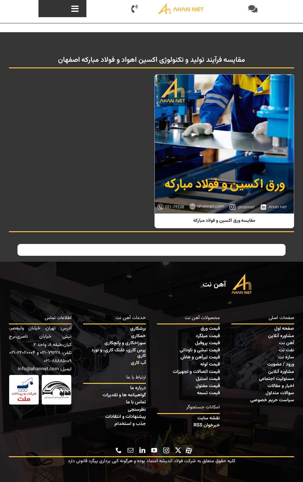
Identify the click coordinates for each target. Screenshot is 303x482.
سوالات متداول (279, 393)
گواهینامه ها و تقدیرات (124, 395)
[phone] (119, 450)
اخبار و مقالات (280, 386)
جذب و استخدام (130, 424)
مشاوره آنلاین (281, 336)
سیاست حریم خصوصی (272, 400)
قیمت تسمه (208, 393)
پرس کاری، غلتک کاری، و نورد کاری (118, 353)
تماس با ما (136, 402)
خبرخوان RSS (207, 425)
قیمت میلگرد (208, 336)
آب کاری (138, 363)
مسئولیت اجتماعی (276, 379)
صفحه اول (284, 328)
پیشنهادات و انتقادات (125, 416)
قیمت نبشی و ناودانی (200, 350)
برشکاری (138, 328)
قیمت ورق (210, 328)
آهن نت (286, 343)
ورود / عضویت (280, 364)
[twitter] (178, 450)
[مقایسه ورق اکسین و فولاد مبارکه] (224, 151)
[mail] (130, 450)
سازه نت (286, 357)
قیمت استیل (208, 379)
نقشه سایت (208, 418)
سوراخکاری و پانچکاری (125, 343)
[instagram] (166, 450)
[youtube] (154, 450)
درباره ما (138, 388)
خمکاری (138, 336)
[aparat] (189, 449)
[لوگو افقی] (181, 4)
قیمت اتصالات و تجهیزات (196, 372)
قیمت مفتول (208, 386)
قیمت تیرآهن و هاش (200, 357)
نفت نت (286, 350)
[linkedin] (142, 450)
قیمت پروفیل (207, 343)
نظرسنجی (137, 409)
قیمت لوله (210, 364)
